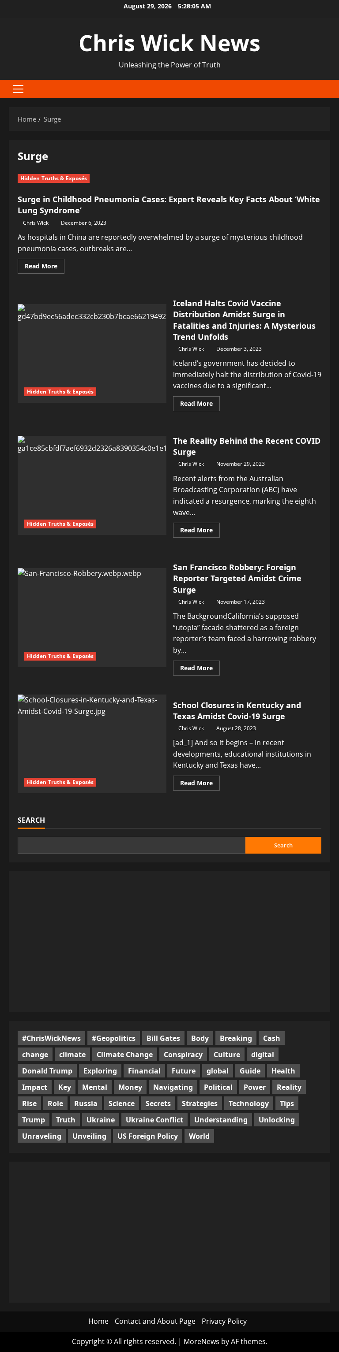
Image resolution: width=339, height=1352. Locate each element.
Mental (94, 1087)
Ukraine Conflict (154, 1120)
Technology (249, 1103)
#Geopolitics (114, 1038)
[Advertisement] (169, 941)
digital (262, 1054)
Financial (144, 1071)
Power (255, 1087)
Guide (250, 1071)
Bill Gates (163, 1038)
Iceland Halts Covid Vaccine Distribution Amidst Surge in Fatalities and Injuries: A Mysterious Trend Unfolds (92, 353)
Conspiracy (183, 1054)
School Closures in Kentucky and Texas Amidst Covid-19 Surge (92, 744)
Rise (29, 1103)
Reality (289, 1087)
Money (130, 1087)
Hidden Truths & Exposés (53, 178)
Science (122, 1103)
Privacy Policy (224, 1321)
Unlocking (277, 1120)
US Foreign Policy (147, 1136)
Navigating (173, 1087)
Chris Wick (36, 223)
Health (283, 1071)
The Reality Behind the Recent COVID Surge (92, 485)
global (218, 1071)
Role (55, 1103)
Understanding (221, 1120)
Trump (33, 1120)
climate (72, 1054)
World (199, 1136)
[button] (18, 89)
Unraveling (41, 1136)
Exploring (100, 1071)
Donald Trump (47, 1071)
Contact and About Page (155, 1321)
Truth (65, 1120)
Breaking (236, 1038)
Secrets (158, 1103)
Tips (287, 1103)
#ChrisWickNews (51, 1038)
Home (98, 1321)
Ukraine (101, 1120)
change (35, 1054)
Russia (86, 1103)
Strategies (200, 1103)
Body (200, 1038)
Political (218, 1087)
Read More (44, 267)
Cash (271, 1038)
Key (64, 1087)
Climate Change (125, 1054)
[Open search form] (327, 88)
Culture (227, 1054)
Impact (34, 1087)
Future (184, 1071)
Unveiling (89, 1136)
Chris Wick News (169, 43)
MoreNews (201, 1341)
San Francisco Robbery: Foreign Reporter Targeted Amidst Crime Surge (92, 617)
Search (31, 820)
